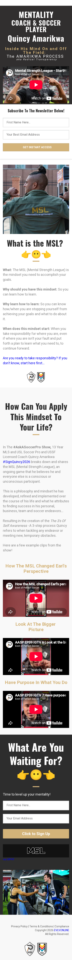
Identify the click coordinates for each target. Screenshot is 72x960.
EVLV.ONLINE (61, 930)
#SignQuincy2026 (16, 462)
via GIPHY (8, 859)
